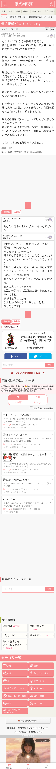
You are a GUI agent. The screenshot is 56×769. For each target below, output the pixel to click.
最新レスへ (9, 768)
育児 (11, 11)
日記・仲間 (39, 696)
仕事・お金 (36, 11)
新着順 (17, 212)
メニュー (4, 5)
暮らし (26, 11)
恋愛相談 (12, 626)
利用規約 (22, 728)
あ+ (52, 29)
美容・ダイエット (15, 688)
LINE (10, 148)
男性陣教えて (37, 627)
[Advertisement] (28, 545)
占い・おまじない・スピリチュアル (12, 644)
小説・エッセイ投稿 (16, 696)
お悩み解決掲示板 (11, 710)
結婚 (18, 11)
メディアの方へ (21, 732)
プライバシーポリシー (38, 728)
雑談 (9, 703)
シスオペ (38, 703)
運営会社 (11, 728)
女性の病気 (39, 688)
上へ (28, 768)
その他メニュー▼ (11, 327)
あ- (47, 29)
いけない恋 (12, 635)
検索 (51, 5)
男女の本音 (39, 635)
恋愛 (3, 11)
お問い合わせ (37, 732)
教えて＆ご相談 (41, 673)
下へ (46, 768)
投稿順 (7, 212)
